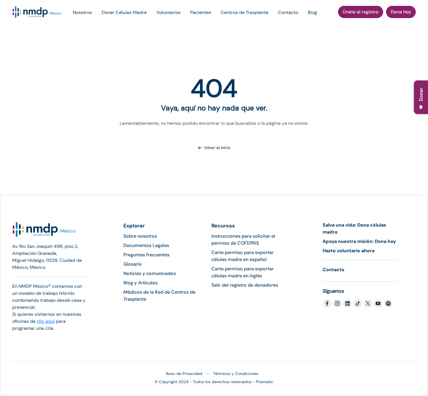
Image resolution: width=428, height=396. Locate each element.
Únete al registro (361, 12)
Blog (312, 12)
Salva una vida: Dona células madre (354, 228)
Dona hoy (401, 12)
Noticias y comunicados (149, 273)
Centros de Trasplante (244, 12)
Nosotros (82, 12)
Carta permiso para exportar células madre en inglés (242, 272)
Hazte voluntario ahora (348, 251)
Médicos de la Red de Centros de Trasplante (159, 295)
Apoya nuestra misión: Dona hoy (359, 241)
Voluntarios (168, 12)
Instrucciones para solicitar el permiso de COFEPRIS (243, 239)
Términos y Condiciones (235, 373)
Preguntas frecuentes (146, 255)
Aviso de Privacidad (184, 373)
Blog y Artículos (140, 283)
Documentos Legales (146, 245)
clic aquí (46, 321)
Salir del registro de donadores (244, 285)
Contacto (288, 12)
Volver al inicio (217, 147)
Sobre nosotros (140, 236)
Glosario (132, 264)
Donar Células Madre (124, 12)
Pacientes (200, 12)
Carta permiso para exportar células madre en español (242, 255)
